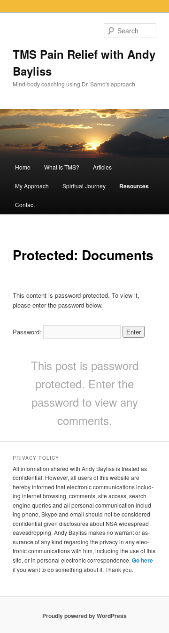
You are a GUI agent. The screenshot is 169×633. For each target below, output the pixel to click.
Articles (102, 167)
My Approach (32, 186)
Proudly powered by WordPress (84, 615)
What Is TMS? (61, 167)
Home (23, 167)
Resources (134, 186)
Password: (28, 331)
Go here (142, 560)
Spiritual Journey (84, 186)
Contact (25, 204)
